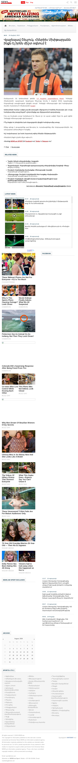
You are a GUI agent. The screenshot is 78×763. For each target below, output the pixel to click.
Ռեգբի (54, 686)
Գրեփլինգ (9, 719)
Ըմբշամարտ (10, 726)
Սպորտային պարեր (60, 700)
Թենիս (70, 26)
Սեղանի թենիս (58, 691)
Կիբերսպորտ (34, 688)
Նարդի (31, 715)
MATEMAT (70, 737)
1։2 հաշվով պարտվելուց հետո (50, 98)
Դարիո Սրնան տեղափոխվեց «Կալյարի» (24, 161)
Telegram (45, 141)
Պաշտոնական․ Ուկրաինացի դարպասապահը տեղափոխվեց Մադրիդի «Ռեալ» (39, 165)
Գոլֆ (7, 717)
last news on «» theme (48, 186)
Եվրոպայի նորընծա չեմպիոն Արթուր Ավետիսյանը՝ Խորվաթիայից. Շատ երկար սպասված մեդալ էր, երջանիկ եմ (57, 596)
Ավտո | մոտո (10, 685)
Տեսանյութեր (70, 8)
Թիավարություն (35, 679)
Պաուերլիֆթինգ (58, 676)
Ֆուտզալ (55, 715)
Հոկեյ (31, 698)
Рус (27, 2)
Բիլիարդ (9, 702)
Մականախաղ (34, 712)
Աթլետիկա (10, 676)
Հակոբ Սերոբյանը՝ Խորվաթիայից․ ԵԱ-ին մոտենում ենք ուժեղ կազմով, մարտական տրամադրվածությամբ (57, 608)
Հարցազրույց (41, 8)
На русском (16, 147)
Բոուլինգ (9, 705)
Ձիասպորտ (33, 703)
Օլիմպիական (57, 708)
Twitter (38, 141)
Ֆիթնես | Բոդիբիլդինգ (60, 710)
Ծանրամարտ (34, 685)
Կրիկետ (32, 690)
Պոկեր (54, 681)
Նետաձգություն (35, 717)
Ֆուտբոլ (12, 26)
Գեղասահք (10, 710)
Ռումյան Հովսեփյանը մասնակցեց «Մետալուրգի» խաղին (30, 170)
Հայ (23, 2)
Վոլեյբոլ (55, 705)
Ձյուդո (31, 710)
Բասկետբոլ (44, 26)
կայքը (33, 106)
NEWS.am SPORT (17, 141)
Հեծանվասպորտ (35, 695)
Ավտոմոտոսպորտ (58, 26)
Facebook (28, 141)
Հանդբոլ (32, 693)
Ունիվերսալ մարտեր (37, 722)
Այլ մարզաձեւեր (10, 30)
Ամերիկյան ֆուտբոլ (13, 679)
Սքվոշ (54, 703)
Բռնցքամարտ (32, 26)
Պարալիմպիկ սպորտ (60, 679)
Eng (31, 2)
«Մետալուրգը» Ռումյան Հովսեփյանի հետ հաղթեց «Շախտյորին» (33, 174)
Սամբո (55, 688)
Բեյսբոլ (8, 700)
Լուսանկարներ (55, 8)
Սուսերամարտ (58, 693)
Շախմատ (21, 26)
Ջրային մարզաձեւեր (60, 683)
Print (7, 147)
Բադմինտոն (10, 692)
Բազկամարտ (11, 695)
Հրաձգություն (34, 700)
